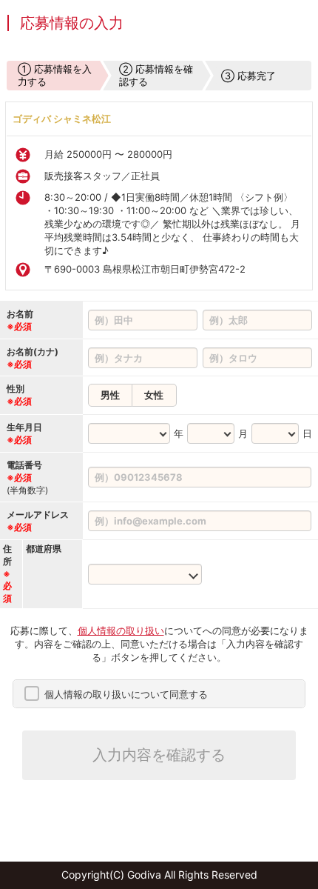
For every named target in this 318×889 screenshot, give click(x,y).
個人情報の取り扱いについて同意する (126, 694)
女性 (153, 395)
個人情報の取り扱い (121, 630)
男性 (110, 395)
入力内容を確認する (159, 755)
